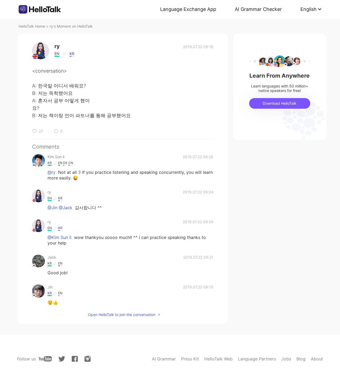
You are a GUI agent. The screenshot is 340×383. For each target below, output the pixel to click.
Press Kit (190, 358)
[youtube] (45, 358)
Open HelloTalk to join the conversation (121, 314)
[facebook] (75, 359)
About (317, 358)
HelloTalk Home (32, 26)
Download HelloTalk (279, 103)
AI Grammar (164, 358)
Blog (300, 358)
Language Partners (257, 358)
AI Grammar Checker (258, 9)
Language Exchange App (188, 9)
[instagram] (87, 359)
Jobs (286, 358)
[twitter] (61, 359)
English (308, 9)
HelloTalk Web (218, 358)
